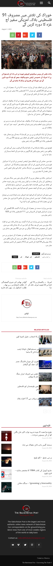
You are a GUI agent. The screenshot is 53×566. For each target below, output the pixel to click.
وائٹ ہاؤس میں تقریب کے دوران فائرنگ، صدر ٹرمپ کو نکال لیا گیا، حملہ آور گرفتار (34, 363)
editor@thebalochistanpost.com (31, 538)
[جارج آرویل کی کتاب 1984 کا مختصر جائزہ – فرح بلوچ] (6, 474)
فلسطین (37, 257)
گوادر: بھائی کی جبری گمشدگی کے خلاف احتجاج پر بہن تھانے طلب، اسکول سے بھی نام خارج (13, 285)
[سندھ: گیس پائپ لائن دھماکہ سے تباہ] (6, 449)
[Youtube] (12, 545)
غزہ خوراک (28, 257)
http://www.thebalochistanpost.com (26, 317)
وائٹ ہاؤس (46, 257)
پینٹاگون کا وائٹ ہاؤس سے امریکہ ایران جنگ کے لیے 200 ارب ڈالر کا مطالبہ (34, 375)
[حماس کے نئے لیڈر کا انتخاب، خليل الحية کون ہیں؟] (45, 339)
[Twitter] (25, 545)
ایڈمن (26, 313)
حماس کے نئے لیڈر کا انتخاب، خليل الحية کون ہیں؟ (34, 338)
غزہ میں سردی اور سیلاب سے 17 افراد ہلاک (34, 399)
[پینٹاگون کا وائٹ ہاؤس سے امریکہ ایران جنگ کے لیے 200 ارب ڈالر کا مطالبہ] (45, 377)
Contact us (40, 558)
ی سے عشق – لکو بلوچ (43, 458)
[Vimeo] (18, 545)
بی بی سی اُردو (46, 254)
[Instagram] (32, 545)
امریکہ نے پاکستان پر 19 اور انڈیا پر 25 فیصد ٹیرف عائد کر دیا (40, 285)
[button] (49, 3)
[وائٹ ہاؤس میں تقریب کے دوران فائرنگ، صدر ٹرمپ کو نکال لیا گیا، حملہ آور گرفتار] (45, 364)
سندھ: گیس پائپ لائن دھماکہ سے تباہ (37, 445)
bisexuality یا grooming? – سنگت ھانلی (34, 483)
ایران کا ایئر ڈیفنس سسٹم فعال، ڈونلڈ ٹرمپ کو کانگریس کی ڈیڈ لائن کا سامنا (34, 350)
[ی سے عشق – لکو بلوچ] (6, 461)
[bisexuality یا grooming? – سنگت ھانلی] (6, 487)
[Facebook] (38, 545)
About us (47, 558)
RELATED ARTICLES (41, 330)
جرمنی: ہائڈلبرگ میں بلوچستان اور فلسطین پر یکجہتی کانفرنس (34, 388)
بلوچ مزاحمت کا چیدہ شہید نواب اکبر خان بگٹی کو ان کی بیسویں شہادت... (33, 433)
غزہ (21, 257)
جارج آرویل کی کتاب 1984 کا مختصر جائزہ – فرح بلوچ (33, 472)
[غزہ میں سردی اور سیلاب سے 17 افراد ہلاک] (45, 401)
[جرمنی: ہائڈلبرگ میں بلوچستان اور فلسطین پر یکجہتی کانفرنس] (45, 389)
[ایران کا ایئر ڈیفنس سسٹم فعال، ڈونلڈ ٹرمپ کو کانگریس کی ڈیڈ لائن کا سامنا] (45, 352)
